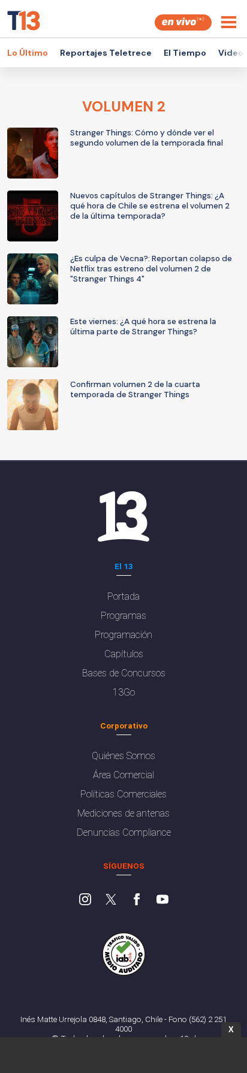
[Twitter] (111, 900)
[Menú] (229, 22)
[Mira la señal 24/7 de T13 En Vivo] (183, 22)
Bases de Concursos (123, 673)
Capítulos (123, 654)
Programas (123, 615)
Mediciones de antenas (123, 813)
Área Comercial (123, 775)
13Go (124, 692)
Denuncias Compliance (124, 832)
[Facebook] (137, 900)
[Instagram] (85, 900)
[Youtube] (162, 900)
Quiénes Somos (123, 755)
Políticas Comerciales (123, 794)
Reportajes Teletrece (106, 52)
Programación (123, 634)
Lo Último (27, 52)
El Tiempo (185, 52)
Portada (123, 596)
